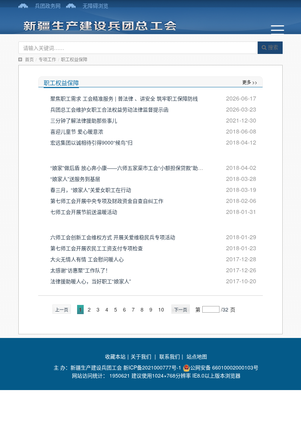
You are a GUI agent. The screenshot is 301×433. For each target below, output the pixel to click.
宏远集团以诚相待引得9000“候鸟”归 (91, 142)
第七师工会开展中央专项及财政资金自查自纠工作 (106, 200)
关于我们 (141, 356)
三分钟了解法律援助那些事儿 (83, 120)
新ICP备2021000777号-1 (152, 367)
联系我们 (169, 356)
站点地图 (196, 356)
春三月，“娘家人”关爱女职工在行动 (90, 189)
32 (225, 309)
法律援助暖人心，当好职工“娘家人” (90, 281)
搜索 (272, 47)
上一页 (61, 309)
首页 (29, 59)
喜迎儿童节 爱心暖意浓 (76, 131)
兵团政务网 (48, 5)
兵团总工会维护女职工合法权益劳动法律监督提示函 (109, 109)
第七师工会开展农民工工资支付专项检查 (96, 248)
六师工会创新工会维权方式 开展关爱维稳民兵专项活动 (112, 237)
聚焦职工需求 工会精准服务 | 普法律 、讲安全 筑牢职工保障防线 (124, 98)
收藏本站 (115, 356)
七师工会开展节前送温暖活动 (83, 211)
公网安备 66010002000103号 (224, 367)
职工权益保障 (74, 59)
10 (161, 309)
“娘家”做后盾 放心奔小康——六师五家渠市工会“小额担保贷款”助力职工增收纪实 (142, 167)
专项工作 (47, 59)
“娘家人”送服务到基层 (75, 178)
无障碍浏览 (95, 5)
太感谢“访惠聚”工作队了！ (80, 270)
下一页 (180, 309)
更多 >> (249, 82)
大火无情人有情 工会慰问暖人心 (87, 259)
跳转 (244, 309)
